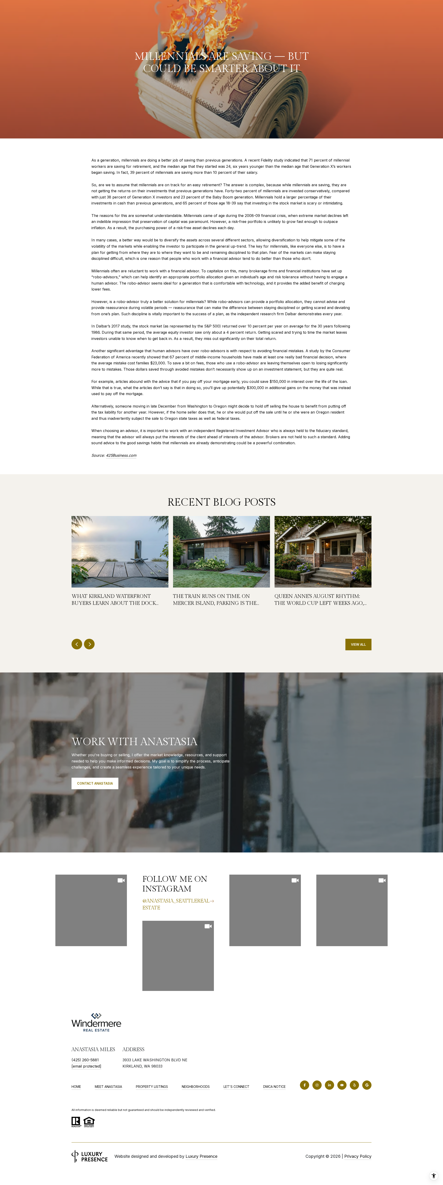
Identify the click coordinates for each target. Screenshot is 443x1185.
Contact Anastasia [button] (95, 783)
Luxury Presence (201, 1156)
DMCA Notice (274, 1087)
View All (358, 644)
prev (77, 644)
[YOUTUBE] (342, 1085)
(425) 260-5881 (85, 1060)
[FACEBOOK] (304, 1085)
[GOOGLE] (366, 1085)
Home (76, 1087)
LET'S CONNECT (236, 1087)
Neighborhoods (196, 1087)
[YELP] (354, 1085)
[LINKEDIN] (329, 1085)
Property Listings (152, 1087)
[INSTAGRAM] (317, 1085)
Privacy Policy (357, 1156)
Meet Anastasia (108, 1087)
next (89, 644)
